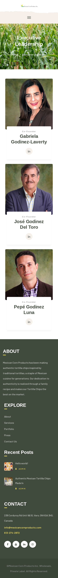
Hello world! (21, 463)
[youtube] (16, 544)
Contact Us (10, 441)
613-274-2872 (12, 532)
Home (15, 54)
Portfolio (9, 428)
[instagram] (32, 544)
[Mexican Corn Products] (29, 5)
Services (9, 422)
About (7, 416)
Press (7, 435)
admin (22, 469)
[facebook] (7, 544)
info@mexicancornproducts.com (22, 527)
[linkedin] (24, 544)
